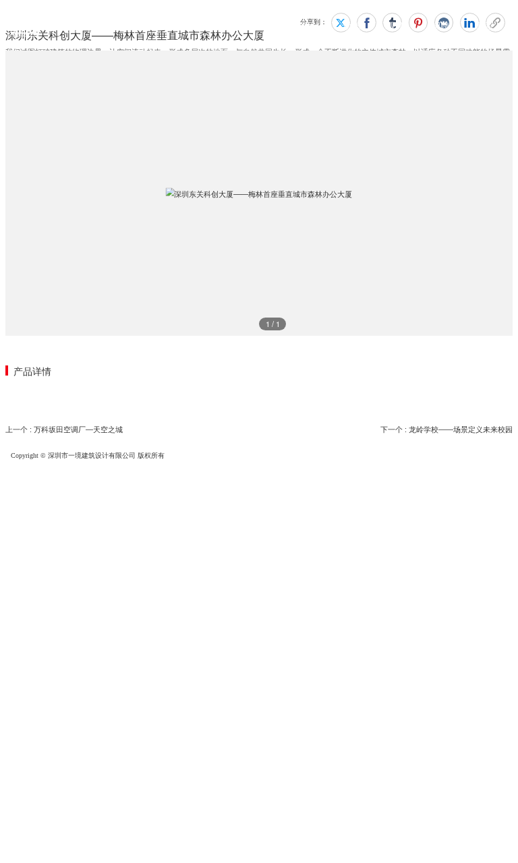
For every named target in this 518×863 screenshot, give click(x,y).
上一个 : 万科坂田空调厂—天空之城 (64, 429)
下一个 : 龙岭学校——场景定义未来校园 (446, 429)
